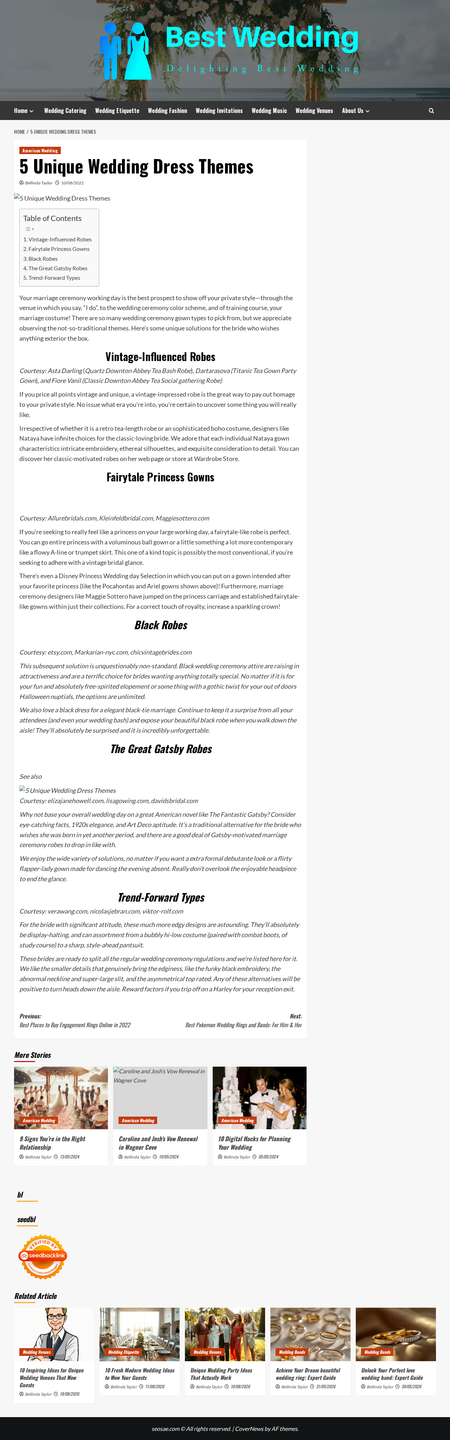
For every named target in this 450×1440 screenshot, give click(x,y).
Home (20, 110)
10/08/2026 (240, 1386)
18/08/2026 (69, 1394)
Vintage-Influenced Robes (60, 239)
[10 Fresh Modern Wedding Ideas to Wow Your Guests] (139, 1334)
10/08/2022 (72, 182)
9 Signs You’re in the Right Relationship (52, 1142)
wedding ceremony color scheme (161, 307)
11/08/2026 (154, 1386)
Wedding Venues (314, 110)
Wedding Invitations (219, 110)
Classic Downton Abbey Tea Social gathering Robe (152, 380)
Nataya (29, 438)
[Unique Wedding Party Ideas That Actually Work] (225, 1334)
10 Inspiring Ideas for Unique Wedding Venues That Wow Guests (51, 1377)
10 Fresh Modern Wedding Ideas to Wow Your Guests (139, 1373)
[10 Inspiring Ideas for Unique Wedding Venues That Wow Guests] (54, 1334)
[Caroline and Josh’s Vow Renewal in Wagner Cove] (160, 1098)
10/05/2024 (168, 1157)
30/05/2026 (411, 1386)
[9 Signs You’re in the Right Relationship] (61, 1098)
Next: (243, 1020)
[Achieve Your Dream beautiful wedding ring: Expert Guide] (310, 1334)
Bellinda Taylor (39, 182)
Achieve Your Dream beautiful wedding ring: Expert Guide (308, 1373)
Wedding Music (269, 110)
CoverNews (249, 1428)
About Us (353, 110)
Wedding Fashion (167, 110)
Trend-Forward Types (54, 277)
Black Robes (43, 258)
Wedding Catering (65, 110)
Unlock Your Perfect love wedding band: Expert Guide (392, 1373)
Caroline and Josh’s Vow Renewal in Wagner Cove (157, 1142)
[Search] (431, 111)
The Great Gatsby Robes (58, 268)
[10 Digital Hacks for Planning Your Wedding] (260, 1098)
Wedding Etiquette (117, 110)
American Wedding (40, 150)
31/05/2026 (325, 1386)
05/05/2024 (268, 1157)
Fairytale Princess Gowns (59, 248)
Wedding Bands (292, 1352)
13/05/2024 (69, 1157)
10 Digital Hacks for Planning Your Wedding (254, 1142)
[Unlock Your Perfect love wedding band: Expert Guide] (396, 1334)
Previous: (74, 1020)
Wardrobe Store (216, 458)
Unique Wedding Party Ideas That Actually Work (221, 1373)
